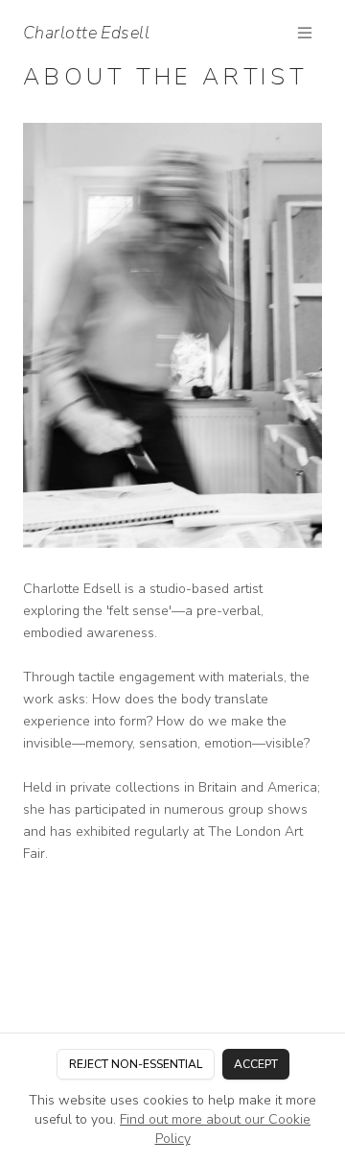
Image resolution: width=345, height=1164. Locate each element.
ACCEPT (256, 1064)
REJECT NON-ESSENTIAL (135, 1064)
